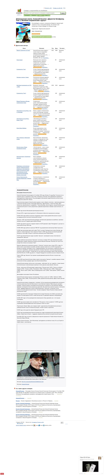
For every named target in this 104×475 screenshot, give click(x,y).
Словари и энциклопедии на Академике (35, 10)
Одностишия (19, 59)
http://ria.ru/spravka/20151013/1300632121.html (32, 381)
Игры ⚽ (47, 15)
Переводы (34, 15)
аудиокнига (41, 91)
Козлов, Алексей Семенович (23, 403)
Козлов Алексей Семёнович (23, 414)
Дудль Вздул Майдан (21, 128)
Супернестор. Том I (21, 69)
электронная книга (37, 67)
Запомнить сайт (48, 8)
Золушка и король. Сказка (23, 77)
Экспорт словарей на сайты (21, 425)
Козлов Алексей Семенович (23, 409)
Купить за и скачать (42, 37)
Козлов (18, 400)
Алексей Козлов (25, 384)
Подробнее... (46, 57)
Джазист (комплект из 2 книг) (23, 50)
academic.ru (19, 14)
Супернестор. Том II (21, 93)
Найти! (63, 13)
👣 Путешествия (20, 423)
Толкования (27, 15)
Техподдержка (34, 422)
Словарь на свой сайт (57, 8)
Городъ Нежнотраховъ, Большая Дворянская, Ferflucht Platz (24, 178)
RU (64, 8)
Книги (40, 15)
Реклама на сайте (40, 422)
